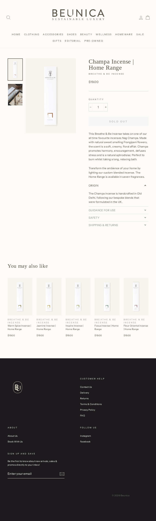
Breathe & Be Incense (106, 74)
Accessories (53, 34)
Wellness (104, 34)
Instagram (85, 435)
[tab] (118, 185)
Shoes (72, 34)
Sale (140, 34)
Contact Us (86, 387)
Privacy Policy (87, 409)
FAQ (82, 415)
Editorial (73, 40)
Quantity (96, 99)
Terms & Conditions (91, 404)
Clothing (31, 34)
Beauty (86, 34)
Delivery (84, 392)
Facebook (85, 441)
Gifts (57, 40)
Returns (84, 398)
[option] (51, 95)
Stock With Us (15, 441)
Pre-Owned (93, 40)
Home (16, 34)
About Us (13, 435)
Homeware (124, 34)
